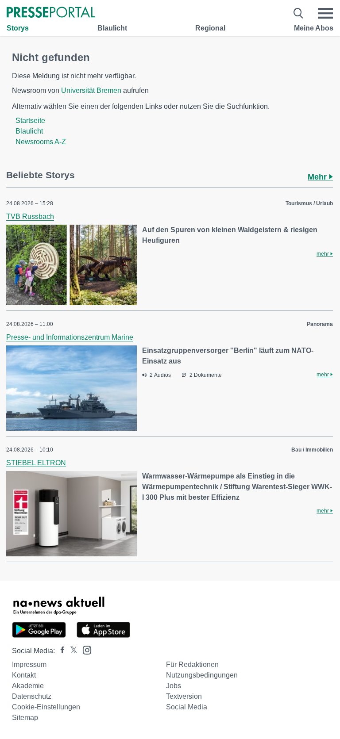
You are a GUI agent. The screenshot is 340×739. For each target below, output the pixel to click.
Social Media (186, 707)
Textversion (184, 696)
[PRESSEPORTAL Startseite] (51, 13)
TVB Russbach (30, 216)
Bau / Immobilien (312, 450)
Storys (18, 28)
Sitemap (25, 717)
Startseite (30, 120)
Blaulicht (112, 28)
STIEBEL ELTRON (36, 463)
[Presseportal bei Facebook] (60, 651)
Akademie (28, 685)
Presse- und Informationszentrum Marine (69, 337)
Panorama (320, 324)
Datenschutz (31, 696)
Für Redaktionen (192, 664)
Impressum (29, 664)
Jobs (173, 685)
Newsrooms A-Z (40, 142)
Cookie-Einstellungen (46, 707)
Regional (210, 28)
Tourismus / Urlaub (309, 203)
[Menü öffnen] (325, 13)
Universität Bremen (91, 90)
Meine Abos (313, 28)
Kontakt (24, 675)
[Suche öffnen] (298, 13)
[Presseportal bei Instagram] (84, 649)
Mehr (318, 176)
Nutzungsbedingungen (202, 675)
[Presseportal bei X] (71, 651)
